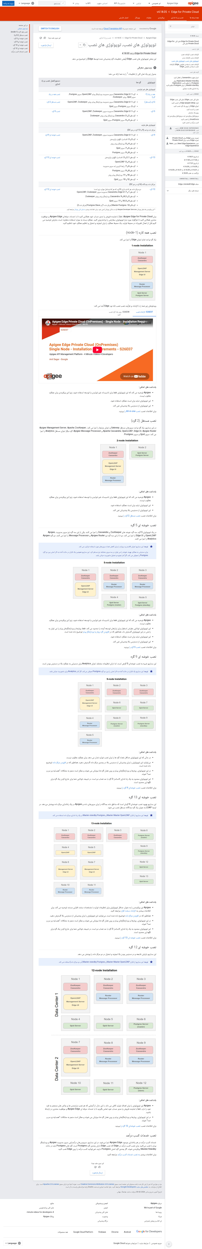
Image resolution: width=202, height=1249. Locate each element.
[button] (185, 190)
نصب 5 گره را (134, 647)
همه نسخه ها (194, 17)
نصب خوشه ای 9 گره (52, 135)
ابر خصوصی (156, 3)
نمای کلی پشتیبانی (101, 1212)
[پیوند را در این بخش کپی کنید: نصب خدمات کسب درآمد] (123, 1135)
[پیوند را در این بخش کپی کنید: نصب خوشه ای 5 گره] (128, 525)
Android (127, 1232)
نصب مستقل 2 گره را (131, 515)
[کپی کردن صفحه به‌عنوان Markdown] (84, 45)
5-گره (153, 111)
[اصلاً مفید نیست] (41, 38)
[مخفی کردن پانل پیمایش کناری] (169, 1244)
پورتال (137, 17)
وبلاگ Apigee (48, 1216)
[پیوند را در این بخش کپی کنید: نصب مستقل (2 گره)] (128, 421)
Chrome (114, 1232)
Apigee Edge (172, 3)
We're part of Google (153, 1208)
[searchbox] (183, 26)
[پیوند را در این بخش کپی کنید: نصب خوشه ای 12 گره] (126, 947)
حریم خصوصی (156, 1243)
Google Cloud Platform (83, 1232)
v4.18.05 (162, 11)
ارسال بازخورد (46, 45)
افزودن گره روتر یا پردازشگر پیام (96, 631)
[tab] (144, 313)
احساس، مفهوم (102, 3)
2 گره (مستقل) (150, 102)
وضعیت (105, 1216)
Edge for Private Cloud (185, 11)
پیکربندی (161, 17)
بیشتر (77, 3)
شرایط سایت (143, 1243)
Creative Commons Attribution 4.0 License (97, 1184)
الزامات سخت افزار (128, 910)
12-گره (152, 189)
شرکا (160, 1216)
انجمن (106, 1208)
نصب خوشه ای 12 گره (52, 189)
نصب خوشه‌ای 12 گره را (130, 1126)
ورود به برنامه (8, 3)
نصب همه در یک (54, 94)
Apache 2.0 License (51, 1184)
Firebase (102, 1232)
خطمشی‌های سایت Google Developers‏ (134, 1187)
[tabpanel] (97, 350)
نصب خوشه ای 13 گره (52, 157)
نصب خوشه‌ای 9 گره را (131, 787)
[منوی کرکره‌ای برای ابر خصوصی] (148, 3)
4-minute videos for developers (40, 1212)
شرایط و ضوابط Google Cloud (125, 1243)
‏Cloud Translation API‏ (113, 28)
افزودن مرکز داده (59, 762)
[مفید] (45, 38)
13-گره (152, 157)
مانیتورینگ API (119, 3)
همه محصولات (63, 1232)
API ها (88, 3)
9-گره (153, 135)
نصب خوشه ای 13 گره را (130, 937)
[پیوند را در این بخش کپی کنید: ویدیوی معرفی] (134, 67)
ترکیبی (138, 3)
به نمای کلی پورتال (79, 210)
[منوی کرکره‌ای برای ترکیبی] (132, 3)
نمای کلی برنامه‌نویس (46, 1208)
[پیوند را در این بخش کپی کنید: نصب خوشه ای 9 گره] (128, 656)
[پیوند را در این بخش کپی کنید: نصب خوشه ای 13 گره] (126, 797)
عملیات (148, 17)
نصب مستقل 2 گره (53, 102)
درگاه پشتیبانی (103, 1221)
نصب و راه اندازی (177, 17)
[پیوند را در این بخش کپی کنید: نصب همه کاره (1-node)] (123, 232)
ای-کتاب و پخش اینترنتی (153, 1221)
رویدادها (159, 1212)
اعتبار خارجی (123, 17)
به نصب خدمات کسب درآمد (129, 1154)
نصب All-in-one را (132, 411)
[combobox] (52, 3)
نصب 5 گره (56, 111)
